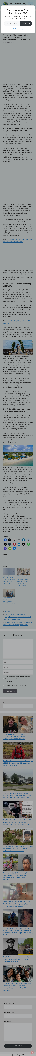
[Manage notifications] (32, 1052)
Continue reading (18, 29)
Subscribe (26, 23)
